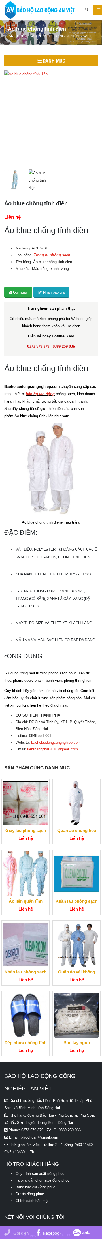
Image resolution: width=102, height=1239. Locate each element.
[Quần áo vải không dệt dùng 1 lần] (76, 944)
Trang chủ (14, 36)
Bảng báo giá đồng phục (35, 1187)
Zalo (85, 1232)
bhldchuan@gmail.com (39, 1137)
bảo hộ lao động (40, 394)
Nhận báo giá (53, 292)
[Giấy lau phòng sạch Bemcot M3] (25, 803)
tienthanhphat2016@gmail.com (52, 749)
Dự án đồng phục (30, 1194)
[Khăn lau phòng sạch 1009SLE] (25, 944)
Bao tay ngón (76, 1042)
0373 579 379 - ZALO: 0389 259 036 (51, 1130)
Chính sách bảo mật (32, 1201)
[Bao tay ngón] (76, 1015)
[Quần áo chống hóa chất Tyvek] (76, 803)
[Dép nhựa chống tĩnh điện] (25, 1015)
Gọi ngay (20, 292)
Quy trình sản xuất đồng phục (40, 1173)
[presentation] (4, 117)
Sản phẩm (39, 36)
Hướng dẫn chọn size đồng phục (42, 1180)
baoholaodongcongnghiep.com (56, 742)
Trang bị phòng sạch (72, 36)
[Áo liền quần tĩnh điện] (25, 873)
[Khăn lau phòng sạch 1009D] (76, 873)
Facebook (52, 1233)
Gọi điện (21, 1233)
